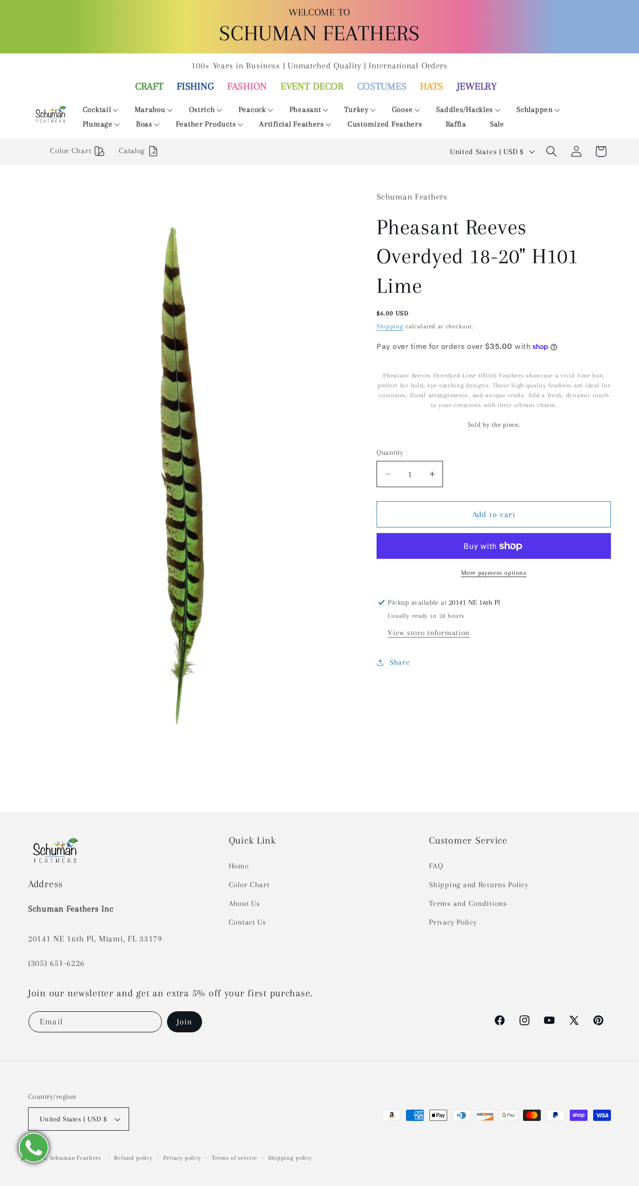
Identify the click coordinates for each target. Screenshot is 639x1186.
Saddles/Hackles (464, 109)
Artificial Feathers (291, 123)
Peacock (252, 109)
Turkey (356, 109)
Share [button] (400, 662)
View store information (429, 632)
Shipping (390, 326)
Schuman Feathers (75, 1158)
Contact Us (247, 922)
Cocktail (97, 109)
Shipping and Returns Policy (478, 884)
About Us (244, 903)
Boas (144, 123)
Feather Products (206, 123)
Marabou (150, 109)
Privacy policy (182, 1158)
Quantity (390, 452)
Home (239, 865)
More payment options (494, 572)
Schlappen (534, 109)
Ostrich (202, 109)
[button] (97, 110)
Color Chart (249, 884)
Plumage (98, 123)
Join (185, 1021)
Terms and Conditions (468, 903)
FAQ (436, 865)
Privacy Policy (453, 922)
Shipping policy (290, 1158)
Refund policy (133, 1158)
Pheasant (305, 109)
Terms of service (234, 1158)
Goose (402, 109)
